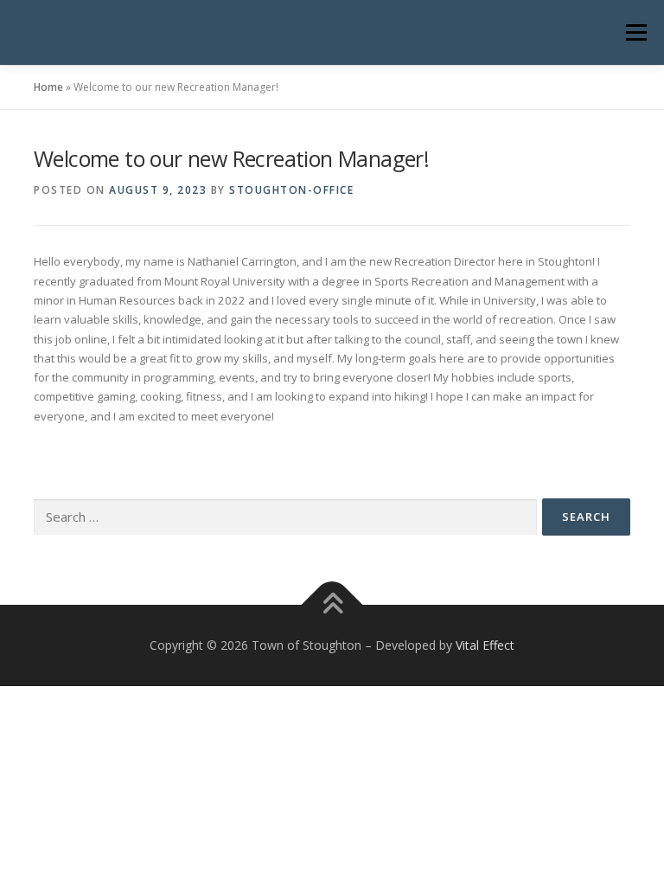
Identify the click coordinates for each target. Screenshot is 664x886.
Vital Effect (485, 645)
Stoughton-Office (291, 190)
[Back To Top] (332, 605)
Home (48, 87)
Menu (636, 32)
